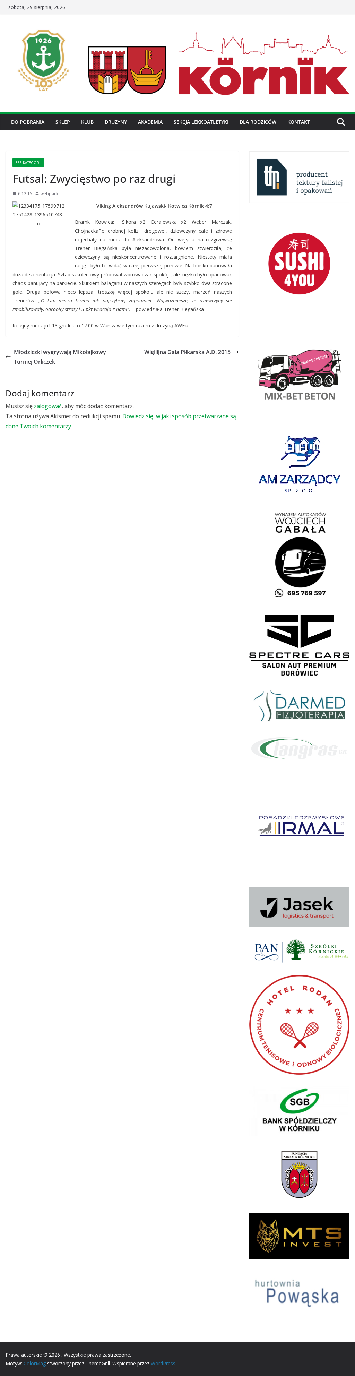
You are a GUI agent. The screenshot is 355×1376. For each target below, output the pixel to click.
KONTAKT (298, 122)
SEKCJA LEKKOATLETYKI (201, 122)
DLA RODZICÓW (258, 122)
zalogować (48, 406)
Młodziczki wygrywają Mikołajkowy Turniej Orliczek (60, 357)
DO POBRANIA (27, 122)
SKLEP (62, 122)
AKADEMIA (150, 122)
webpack (49, 194)
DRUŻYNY (116, 122)
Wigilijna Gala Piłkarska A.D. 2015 (187, 352)
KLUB (87, 122)
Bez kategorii (28, 162)
